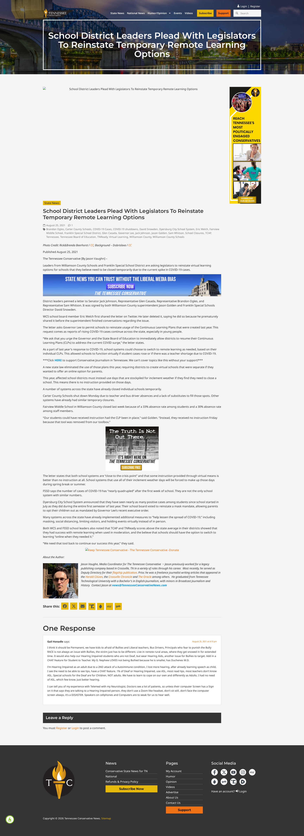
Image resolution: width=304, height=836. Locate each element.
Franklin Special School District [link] (82, 233)
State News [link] (117, 13)
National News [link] (136, 13)
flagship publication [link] (125, 572)
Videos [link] (189, 13)
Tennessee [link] (52, 237)
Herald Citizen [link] (94, 577)
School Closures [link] (194, 233)
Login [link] (75, 728)
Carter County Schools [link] (78, 229)
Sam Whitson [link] (176, 233)
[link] (10, 819)
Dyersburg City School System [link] (176, 229)
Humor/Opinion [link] (157, 13)
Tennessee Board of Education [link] (78, 237)
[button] (64, 606)
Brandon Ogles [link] (55, 229)
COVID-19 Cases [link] (102, 229)
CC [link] (92, 245)
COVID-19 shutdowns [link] (125, 229)
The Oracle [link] (144, 577)
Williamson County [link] (140, 237)
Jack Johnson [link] (142, 233)
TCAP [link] (208, 233)
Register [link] (61, 728)
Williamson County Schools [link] (168, 237)
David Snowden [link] (149, 229)
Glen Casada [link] (109, 233)
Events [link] (178, 13)
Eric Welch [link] (202, 229)
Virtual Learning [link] (118, 237)
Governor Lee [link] (126, 233)
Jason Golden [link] (159, 233)
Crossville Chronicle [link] (120, 577)
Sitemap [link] (106, 818)
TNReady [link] (102, 237)
